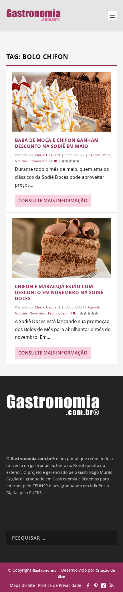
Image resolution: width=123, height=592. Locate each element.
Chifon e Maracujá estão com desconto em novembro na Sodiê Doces (59, 292)
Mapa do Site (22, 585)
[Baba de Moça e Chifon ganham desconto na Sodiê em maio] (61, 102)
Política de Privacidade (59, 585)
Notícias (21, 161)
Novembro (37, 313)
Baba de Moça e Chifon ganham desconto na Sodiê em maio (57, 143)
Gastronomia (44, 570)
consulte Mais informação (53, 200)
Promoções (38, 161)
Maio (106, 155)
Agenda (94, 155)
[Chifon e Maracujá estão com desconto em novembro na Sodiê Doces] (61, 248)
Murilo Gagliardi (48, 155)
